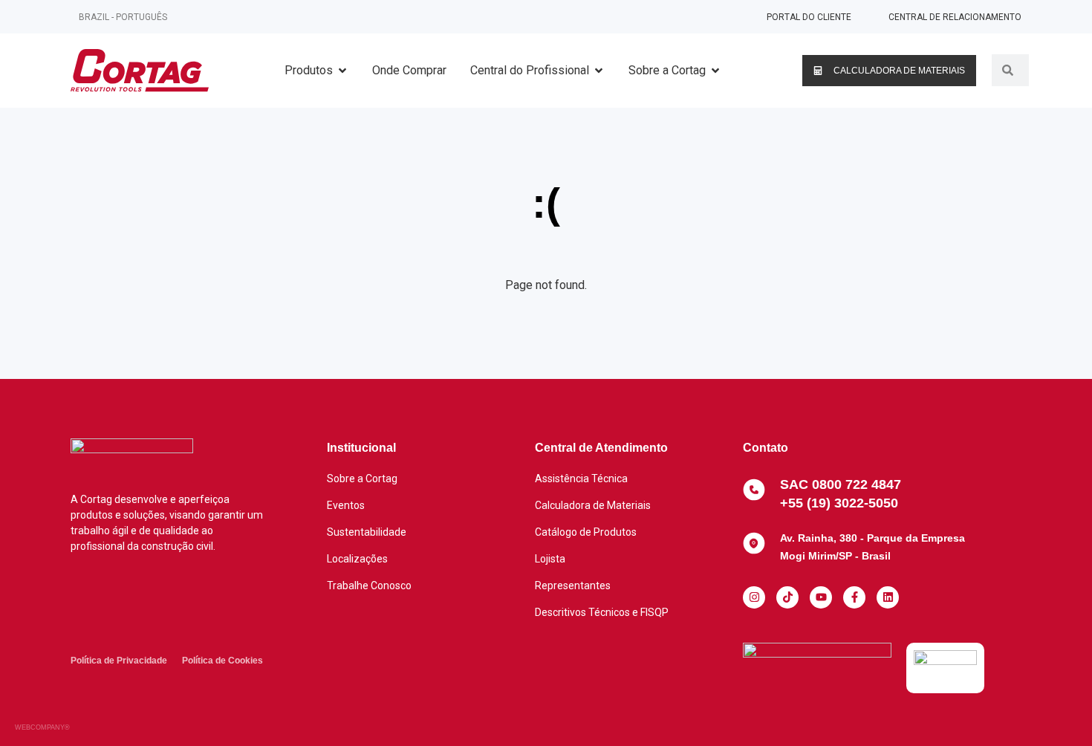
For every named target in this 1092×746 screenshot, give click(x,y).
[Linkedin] (888, 597)
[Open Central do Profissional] (599, 71)
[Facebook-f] (854, 597)
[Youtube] (821, 597)
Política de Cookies (222, 660)
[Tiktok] (787, 597)
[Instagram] (754, 597)
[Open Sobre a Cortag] (715, 71)
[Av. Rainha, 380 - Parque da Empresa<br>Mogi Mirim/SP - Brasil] (754, 543)
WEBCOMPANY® (42, 727)
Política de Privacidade (119, 660)
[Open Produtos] (342, 71)
